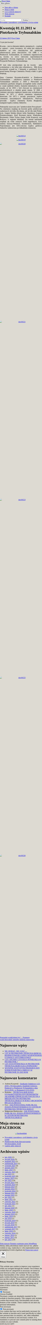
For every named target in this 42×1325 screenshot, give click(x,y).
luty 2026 (8, 1157)
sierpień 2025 (10, 1168)
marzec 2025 (9, 1178)
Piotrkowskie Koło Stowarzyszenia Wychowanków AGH (18, 1143)
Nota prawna (9, 14)
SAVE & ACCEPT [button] (7, 1324)
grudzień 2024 (10, 1185)
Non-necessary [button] (5, 1307)
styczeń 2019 (9, 1223)
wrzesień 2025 (10, 1166)
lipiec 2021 (9, 1199)
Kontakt (8, 16)
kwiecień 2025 (10, 1176)
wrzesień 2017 (10, 1229)
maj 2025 (8, 1174)
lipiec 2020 (9, 1210)
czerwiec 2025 (10, 1172)
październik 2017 (11, 1227)
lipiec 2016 (9, 1231)
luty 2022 (8, 1197)
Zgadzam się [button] (20, 1250)
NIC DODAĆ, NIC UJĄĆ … (16, 1051)
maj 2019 (8, 1218)
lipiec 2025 (9, 1170)
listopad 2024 (10, 1187)
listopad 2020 (10, 1208)
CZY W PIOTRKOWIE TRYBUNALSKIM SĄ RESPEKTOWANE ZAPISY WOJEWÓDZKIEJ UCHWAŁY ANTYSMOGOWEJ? (23, 1055)
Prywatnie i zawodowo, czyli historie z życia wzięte (19, 22)
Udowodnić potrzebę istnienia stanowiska (17, 1039)
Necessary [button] (4, 1290)
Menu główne (5, 3)
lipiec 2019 (9, 1216)
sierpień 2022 (10, 1195)
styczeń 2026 (9, 1159)
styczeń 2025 (9, 1183)
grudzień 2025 (10, 1161)
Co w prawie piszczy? (13, 12)
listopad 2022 (10, 1193)
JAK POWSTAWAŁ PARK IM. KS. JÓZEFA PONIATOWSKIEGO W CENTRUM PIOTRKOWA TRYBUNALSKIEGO (23, 1107)
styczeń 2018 (9, 1225)
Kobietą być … (11, 1037)
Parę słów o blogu (11, 7)
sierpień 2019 (10, 1214)
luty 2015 (8, 1240)
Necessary (6, 1292)
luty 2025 (8, 1180)
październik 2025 (11, 1164)
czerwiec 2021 (10, 1202)
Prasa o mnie (9, 10)
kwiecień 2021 (10, 1204)
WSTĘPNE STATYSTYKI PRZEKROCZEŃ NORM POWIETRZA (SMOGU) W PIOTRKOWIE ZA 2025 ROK (22, 1070)
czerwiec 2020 (10, 1212)
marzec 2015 (9, 1237)
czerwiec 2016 (10, 1233)
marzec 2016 (9, 1235)
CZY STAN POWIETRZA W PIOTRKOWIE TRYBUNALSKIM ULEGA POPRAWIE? (22, 1065)
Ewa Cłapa (16, 38)
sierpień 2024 (10, 1189)
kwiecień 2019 (10, 1221)
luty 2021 (8, 1206)
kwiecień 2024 (10, 1191)
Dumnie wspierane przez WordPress (23, 1244)
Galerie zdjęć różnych (13, 1146)
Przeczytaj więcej (31, 1250)
